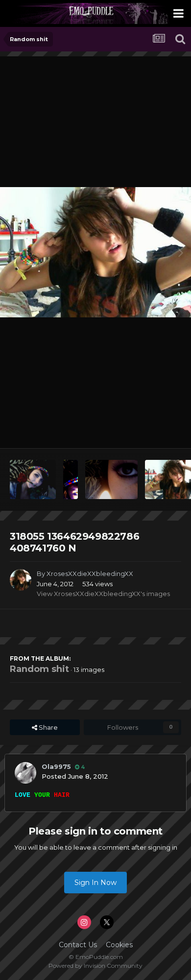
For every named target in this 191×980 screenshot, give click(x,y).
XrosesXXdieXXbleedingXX (90, 573)
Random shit (39, 669)
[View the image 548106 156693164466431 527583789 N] (111, 479)
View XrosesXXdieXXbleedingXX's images (103, 594)
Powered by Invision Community (95, 965)
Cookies (119, 944)
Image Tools (150, 430)
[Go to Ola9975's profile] (25, 773)
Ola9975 (56, 766)
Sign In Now (95, 882)
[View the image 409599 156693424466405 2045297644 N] (33, 479)
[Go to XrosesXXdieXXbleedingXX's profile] (20, 580)
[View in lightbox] (95, 252)
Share (47, 727)
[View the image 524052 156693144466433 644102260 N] (70, 479)
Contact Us (78, 944)
